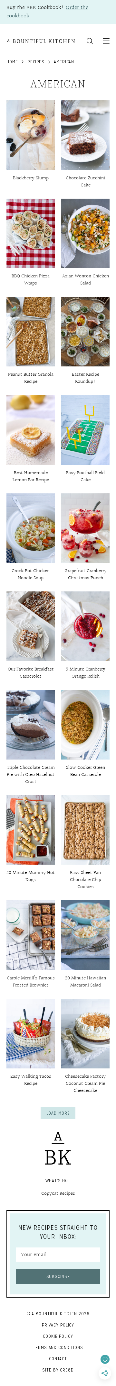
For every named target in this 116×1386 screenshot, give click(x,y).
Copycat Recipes (58, 1194)
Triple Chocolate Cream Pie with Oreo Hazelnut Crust (31, 775)
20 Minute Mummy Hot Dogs (30, 876)
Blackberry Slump (31, 178)
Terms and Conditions (58, 1347)
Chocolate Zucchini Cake (85, 181)
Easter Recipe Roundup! (85, 378)
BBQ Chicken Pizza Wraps (31, 279)
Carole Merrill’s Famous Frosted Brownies (31, 981)
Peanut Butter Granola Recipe (30, 378)
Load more (58, 1113)
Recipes (35, 62)
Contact (58, 1359)
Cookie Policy (58, 1336)
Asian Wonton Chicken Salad (85, 279)
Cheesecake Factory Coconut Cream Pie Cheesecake (85, 1084)
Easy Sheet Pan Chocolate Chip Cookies (85, 880)
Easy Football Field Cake (85, 476)
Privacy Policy (58, 1325)
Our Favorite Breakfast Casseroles (31, 672)
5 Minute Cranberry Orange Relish (85, 672)
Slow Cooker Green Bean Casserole (85, 771)
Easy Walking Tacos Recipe (30, 1080)
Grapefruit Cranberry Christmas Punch (85, 574)
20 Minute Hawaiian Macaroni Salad (85, 981)
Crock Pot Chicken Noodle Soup (31, 574)
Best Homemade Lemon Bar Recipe (31, 476)
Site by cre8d (57, 1370)
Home (12, 62)
